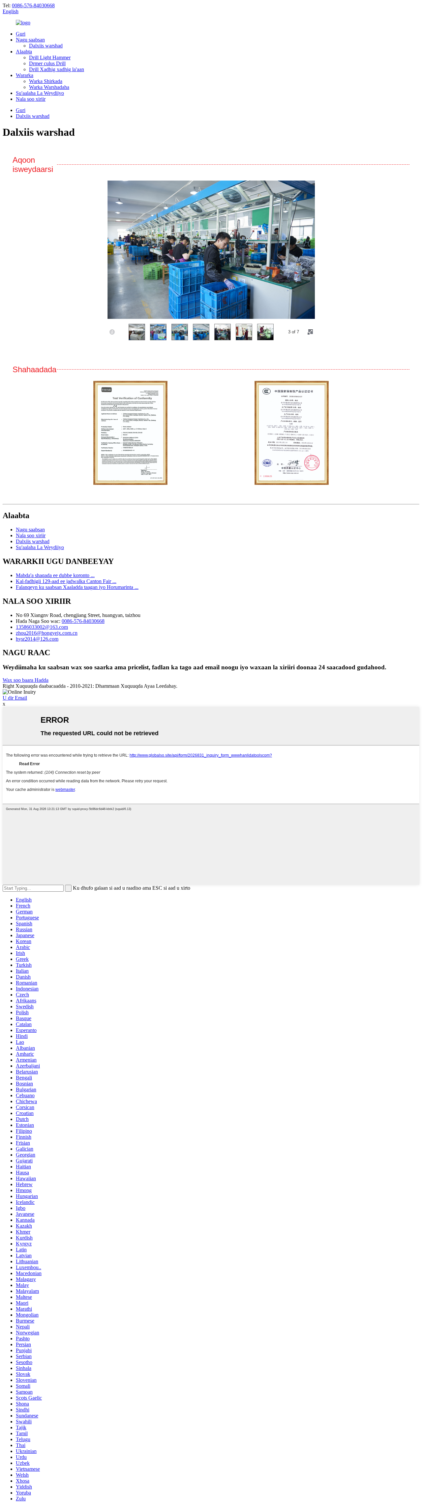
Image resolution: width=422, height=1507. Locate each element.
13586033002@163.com (42, 627)
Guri (20, 34)
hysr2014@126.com (37, 639)
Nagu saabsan (30, 39)
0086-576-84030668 (33, 5)
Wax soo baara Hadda (25, 680)
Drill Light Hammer (50, 57)
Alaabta (24, 51)
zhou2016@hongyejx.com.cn (46, 633)
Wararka (24, 75)
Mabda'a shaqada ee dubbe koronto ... (55, 575)
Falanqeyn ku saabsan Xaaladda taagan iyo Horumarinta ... (77, 587)
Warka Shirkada (45, 81)
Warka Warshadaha (49, 87)
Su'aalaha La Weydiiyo (40, 93)
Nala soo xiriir (30, 99)
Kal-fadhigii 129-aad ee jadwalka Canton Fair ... (66, 581)
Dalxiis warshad (46, 45)
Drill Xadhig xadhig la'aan (56, 69)
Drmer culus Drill (47, 63)
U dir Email (15, 698)
